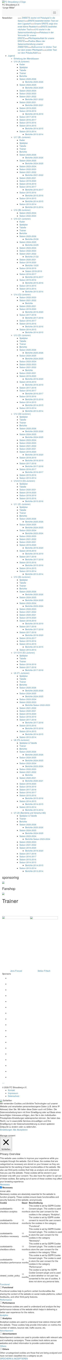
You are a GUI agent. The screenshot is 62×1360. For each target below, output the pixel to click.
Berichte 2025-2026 (34, 81)
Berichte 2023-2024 (34, 533)
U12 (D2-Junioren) (22, 413)
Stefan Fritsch (44, 970)
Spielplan (23, 67)
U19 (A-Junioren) (21, 61)
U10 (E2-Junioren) (22, 576)
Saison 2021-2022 (27, 96)
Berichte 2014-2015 (34, 128)
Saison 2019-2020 (27, 108)
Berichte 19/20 (31, 265)
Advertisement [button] (6, 1330)
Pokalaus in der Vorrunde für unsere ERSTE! (36, 35)
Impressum (13, 1093)
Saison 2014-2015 (27, 125)
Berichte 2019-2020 (34, 311)
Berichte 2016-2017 (34, 189)
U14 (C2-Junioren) (22, 294)
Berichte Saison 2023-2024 (37, 839)
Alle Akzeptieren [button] (20, 1129)
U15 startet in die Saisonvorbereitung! (34, 31)
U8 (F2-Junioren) (21, 740)
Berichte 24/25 (31, 244)
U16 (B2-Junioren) (22, 210)
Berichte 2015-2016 (34, 195)
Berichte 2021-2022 (34, 99)
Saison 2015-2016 (27, 122)
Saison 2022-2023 (27, 93)
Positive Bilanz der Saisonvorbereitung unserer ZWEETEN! (31, 44)
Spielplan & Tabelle (28, 742)
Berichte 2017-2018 (34, 317)
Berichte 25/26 (31, 239)
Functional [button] (5, 1284)
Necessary (7, 1187)
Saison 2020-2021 (27, 102)
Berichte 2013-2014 (34, 134)
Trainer (22, 73)
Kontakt (11, 1090)
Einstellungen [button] (6, 1129)
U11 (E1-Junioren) (22, 504)
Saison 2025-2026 (27, 78)
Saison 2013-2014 (27, 131)
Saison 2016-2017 (27, 119)
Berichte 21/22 (31, 256)
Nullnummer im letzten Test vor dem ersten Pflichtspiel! (37, 48)
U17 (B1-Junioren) (22, 137)
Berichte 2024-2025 (34, 87)
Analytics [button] (4, 1315)
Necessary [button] (5, 1184)
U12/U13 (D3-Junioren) (24, 480)
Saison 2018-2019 (27, 110)
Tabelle (22, 70)
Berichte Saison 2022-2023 (37, 705)
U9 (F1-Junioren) (21, 673)
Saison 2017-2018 (27, 116)
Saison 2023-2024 (27, 90)
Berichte (23, 76)
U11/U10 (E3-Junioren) (24, 652)
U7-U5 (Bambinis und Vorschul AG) (30, 812)
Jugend (11, 55)
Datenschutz (13, 1096)
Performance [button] (6, 1299)
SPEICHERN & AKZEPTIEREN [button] (14, 1358)
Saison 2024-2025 (27, 84)
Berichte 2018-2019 (34, 113)
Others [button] (3, 1346)
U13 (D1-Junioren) (22, 335)
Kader (22, 64)
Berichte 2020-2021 (34, 105)
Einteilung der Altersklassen (26, 58)
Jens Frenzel (16, 970)
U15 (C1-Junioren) (22, 218)
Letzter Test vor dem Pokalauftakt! (37, 51)
